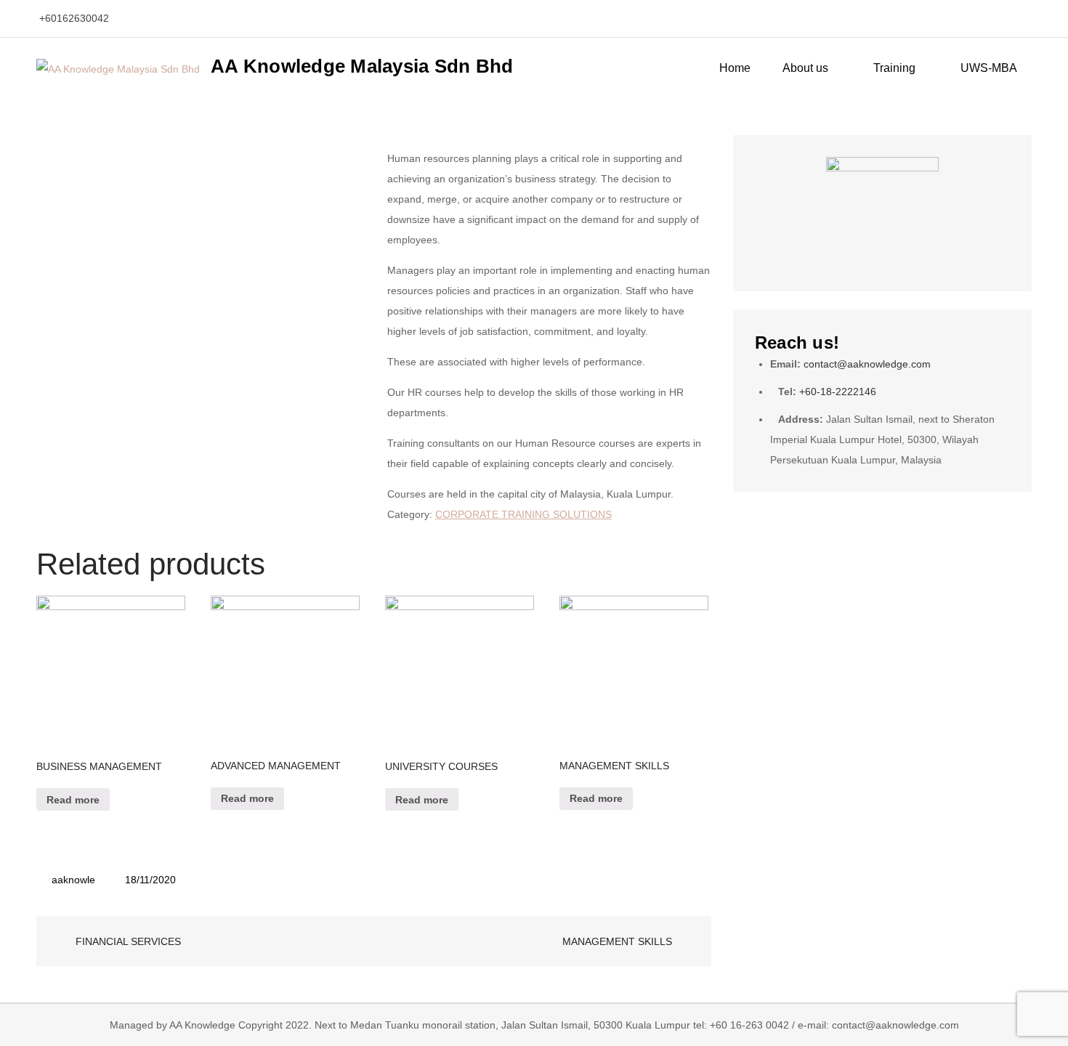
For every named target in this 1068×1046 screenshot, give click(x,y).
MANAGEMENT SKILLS (617, 941)
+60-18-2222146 (837, 391)
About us (805, 68)
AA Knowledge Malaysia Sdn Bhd (362, 66)
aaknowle (73, 879)
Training (894, 68)
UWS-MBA (988, 68)
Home (735, 68)
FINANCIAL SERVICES (128, 941)
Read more (73, 800)
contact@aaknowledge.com (867, 364)
